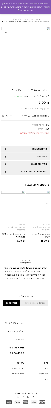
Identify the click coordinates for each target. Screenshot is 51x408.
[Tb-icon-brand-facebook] (33, 397)
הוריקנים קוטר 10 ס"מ (39, 21)
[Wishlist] (41, 115)
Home (37, 19)
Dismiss (22, 10)
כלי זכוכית (27, 19)
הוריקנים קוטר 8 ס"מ (41, 227)
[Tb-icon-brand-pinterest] (18, 397)
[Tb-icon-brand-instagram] (23, 397)
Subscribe (11, 303)
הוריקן (40, 129)
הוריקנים (17, 19)
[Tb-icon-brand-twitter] (28, 397)
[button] (47, 202)
